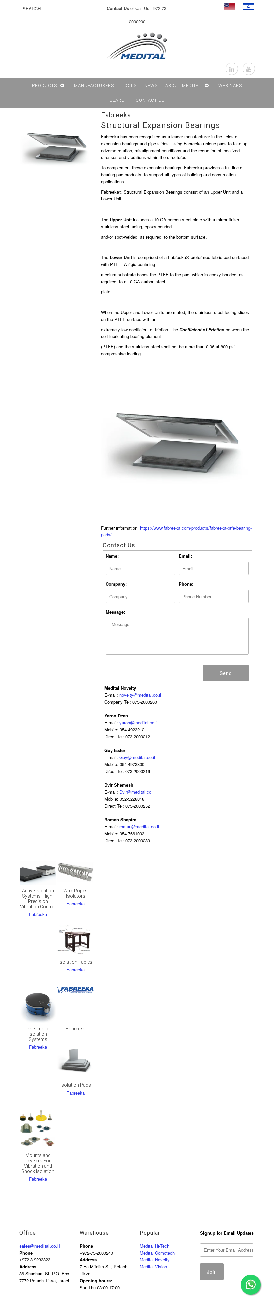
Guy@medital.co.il (137, 757)
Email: (185, 556)
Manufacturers (94, 85)
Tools (129, 85)
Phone (26, 1253)
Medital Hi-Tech (154, 1246)
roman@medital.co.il (139, 826)
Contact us (150, 100)
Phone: (186, 584)
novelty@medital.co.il (140, 695)
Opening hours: (96, 1280)
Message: (115, 612)
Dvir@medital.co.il (137, 792)
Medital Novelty (155, 1259)
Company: (116, 584)
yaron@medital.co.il (138, 722)
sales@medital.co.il (39, 1246)
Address (27, 1266)
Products (44, 85)
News (151, 85)
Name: (112, 556)
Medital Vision (153, 1266)
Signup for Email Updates (227, 1233)
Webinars (230, 85)
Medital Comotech (157, 1253)
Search (119, 100)
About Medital (183, 85)
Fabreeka (116, 115)
